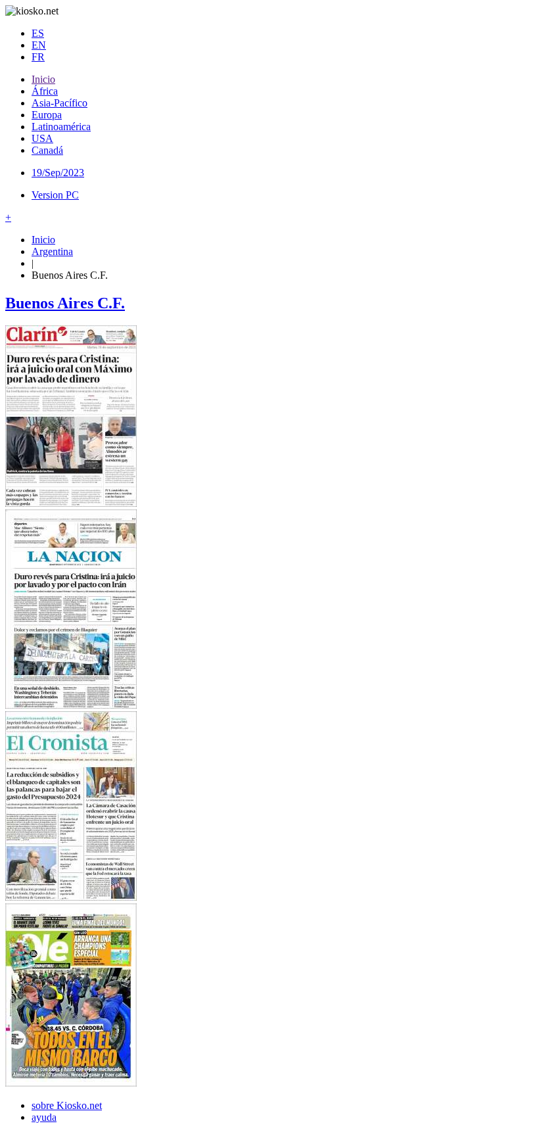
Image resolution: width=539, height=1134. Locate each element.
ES (38, 33)
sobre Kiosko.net (67, 1105)
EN (39, 45)
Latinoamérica (61, 126)
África (45, 91)
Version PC (55, 195)
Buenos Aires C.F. (65, 303)
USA (42, 138)
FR (38, 56)
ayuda (44, 1117)
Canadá (47, 150)
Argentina (52, 251)
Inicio (43, 79)
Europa (47, 114)
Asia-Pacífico (59, 102)
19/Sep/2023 (58, 172)
